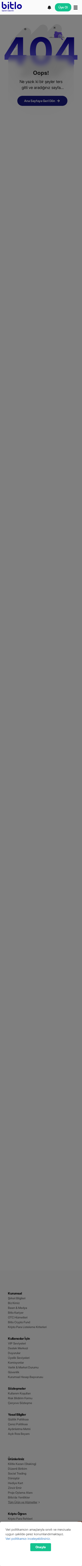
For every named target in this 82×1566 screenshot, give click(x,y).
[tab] (50, 7)
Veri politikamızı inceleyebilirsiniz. (28, 1538)
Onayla (41, 1547)
